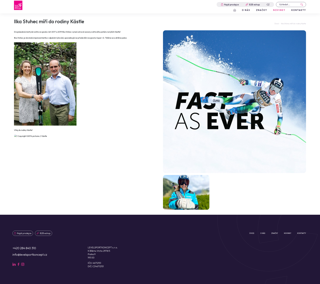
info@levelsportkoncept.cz (29, 254)
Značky (261, 10)
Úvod (276, 23)
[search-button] (302, 4)
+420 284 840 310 (24, 248)
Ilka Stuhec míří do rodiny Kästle (293, 23)
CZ (268, 4)
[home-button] (235, 10)
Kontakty (298, 10)
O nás (246, 10)
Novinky (279, 10)
